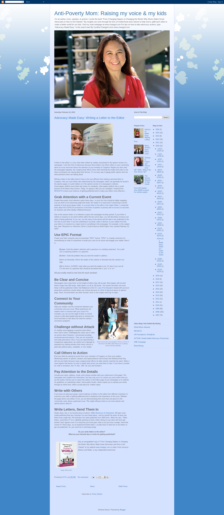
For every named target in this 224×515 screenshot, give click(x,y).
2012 (158, 299)
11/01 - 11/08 (160, 155)
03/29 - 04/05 (160, 208)
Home (92, 486)
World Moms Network (142, 327)
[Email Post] (93, 477)
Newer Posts (61, 486)
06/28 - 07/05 (160, 176)
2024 (158, 133)
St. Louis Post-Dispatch (104, 288)
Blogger (122, 510)
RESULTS (58, 191)
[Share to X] (102, 477)
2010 (158, 305)
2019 (158, 276)
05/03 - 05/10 (160, 187)
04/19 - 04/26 (160, 192)
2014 (158, 292)
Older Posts (123, 486)
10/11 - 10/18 (160, 166)
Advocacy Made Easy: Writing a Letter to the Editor (89, 118)
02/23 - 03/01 (160, 229)
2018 (158, 279)
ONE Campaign (140, 342)
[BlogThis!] (100, 477)
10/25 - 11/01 (160, 160)
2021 (158, 143)
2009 (158, 309)
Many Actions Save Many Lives (147, 150)
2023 (158, 136)
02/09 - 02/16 (160, 260)
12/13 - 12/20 (160, 150)
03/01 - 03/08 (160, 224)
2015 (158, 289)
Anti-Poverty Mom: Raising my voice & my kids (110, 13)
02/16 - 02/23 (160, 235)
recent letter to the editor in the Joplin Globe (101, 205)
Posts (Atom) (97, 494)
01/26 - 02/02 (160, 265)
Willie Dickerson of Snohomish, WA (104, 413)
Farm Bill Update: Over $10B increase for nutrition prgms (141, 190)
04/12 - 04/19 (160, 198)
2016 (158, 286)
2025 (158, 129)
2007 (158, 315)
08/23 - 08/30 (160, 171)
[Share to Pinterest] (107, 477)
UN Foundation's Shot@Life (144, 335)
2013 (158, 295)
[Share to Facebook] (105, 477)
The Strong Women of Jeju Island (147, 180)
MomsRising (138, 346)
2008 (158, 312)
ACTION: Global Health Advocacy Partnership (151, 338)
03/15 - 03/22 (160, 214)
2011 (158, 302)
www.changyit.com (103, 447)
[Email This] (97, 477)
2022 (158, 139)
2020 (158, 146)
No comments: (83, 477)
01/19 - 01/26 (160, 271)
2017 (158, 282)
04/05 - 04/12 (160, 203)
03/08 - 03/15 (160, 219)
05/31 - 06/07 (160, 182)
